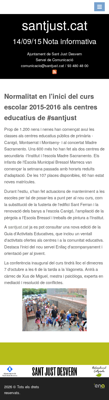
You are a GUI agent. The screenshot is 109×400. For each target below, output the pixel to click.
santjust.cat (18, 227)
